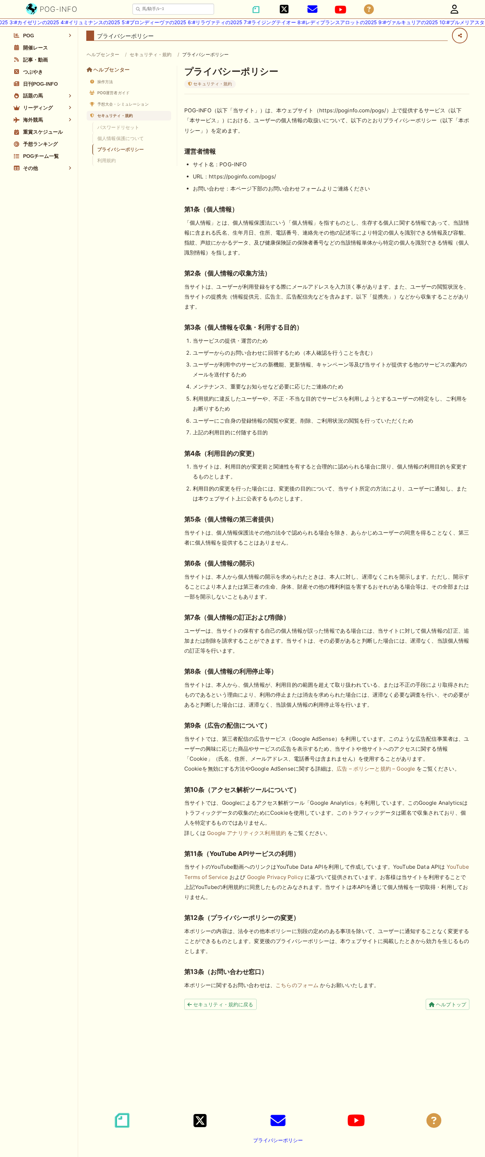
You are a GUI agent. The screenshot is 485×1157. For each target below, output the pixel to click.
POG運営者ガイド (113, 92)
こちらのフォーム (297, 985)
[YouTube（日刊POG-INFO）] (340, 9)
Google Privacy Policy (275, 877)
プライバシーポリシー (120, 149)
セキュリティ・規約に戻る (223, 1004)
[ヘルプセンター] (369, 9)
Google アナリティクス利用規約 (246, 833)
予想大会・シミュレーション (122, 104)
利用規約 (106, 160)
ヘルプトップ (450, 1004)
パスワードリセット (118, 127)
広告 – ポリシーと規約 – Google (376, 768)
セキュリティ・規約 (150, 54)
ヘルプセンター (103, 54)
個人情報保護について (120, 138)
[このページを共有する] (460, 35)
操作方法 (104, 81)
